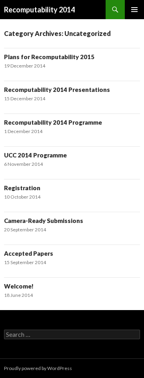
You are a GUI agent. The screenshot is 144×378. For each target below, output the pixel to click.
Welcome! (19, 286)
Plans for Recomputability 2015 (49, 56)
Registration (22, 187)
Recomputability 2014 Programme (53, 122)
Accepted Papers (28, 253)
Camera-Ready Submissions (43, 220)
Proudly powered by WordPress (38, 368)
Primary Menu (134, 9)
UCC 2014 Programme (35, 155)
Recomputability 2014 (39, 9)
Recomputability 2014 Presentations (57, 89)
